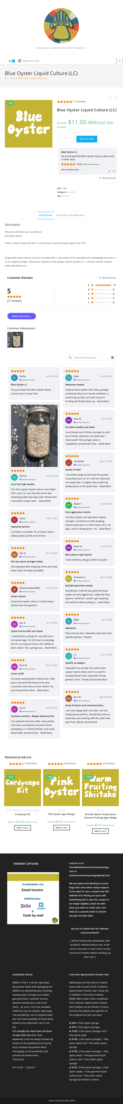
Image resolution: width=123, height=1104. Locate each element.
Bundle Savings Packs (15, 810)
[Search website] (119, 61)
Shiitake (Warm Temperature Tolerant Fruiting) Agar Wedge (100, 816)
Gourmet (71, 192)
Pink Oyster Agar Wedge (61, 814)
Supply (36, 810)
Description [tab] (45, 215)
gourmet (65, 195)
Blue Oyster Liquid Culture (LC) (32, 78)
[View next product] (116, 97)
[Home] (6, 78)
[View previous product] (110, 97)
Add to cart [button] (23, 827)
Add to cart (87, 139)
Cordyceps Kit (22, 814)
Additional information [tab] (70, 215)
